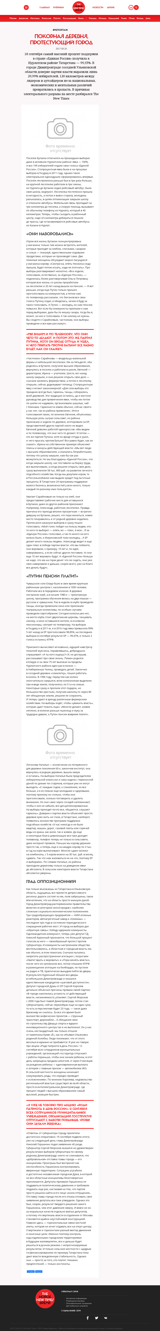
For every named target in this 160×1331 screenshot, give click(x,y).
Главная (45, 7)
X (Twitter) (31, 1272)
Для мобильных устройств (77, 1305)
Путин (131, 18)
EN (131, 7)
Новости (97, 7)
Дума (148, 18)
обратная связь (69, 1291)
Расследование (69, 18)
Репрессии (46, 18)
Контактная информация (76, 1298)
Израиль (102, 18)
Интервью (35, 18)
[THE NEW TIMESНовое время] (78, 7)
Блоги (81, 18)
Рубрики (58, 7)
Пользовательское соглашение (79, 1303)
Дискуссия (23, 18)
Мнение (13, 18)
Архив (110, 7)
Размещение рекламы (75, 1300)
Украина (92, 18)
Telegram (39, 1272)
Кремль (140, 18)
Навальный (114, 18)
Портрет (57, 18)
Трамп (124, 18)
